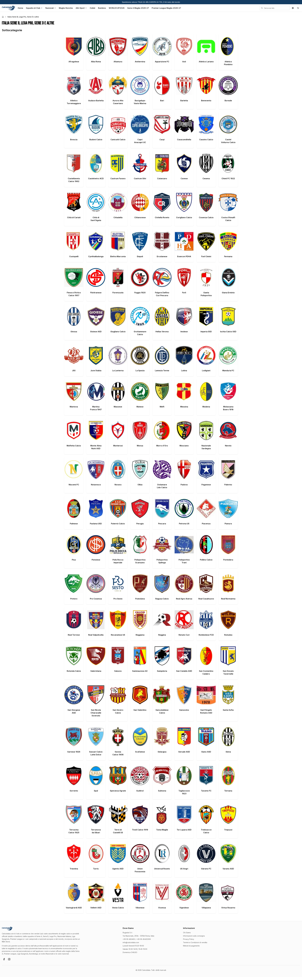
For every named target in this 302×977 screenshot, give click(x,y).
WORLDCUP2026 (116, 8)
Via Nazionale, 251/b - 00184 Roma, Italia (138, 936)
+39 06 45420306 (143, 939)
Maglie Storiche (66, 8)
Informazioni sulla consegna (194, 936)
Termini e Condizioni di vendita (195, 942)
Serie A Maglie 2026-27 (138, 8)
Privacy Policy (188, 939)
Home (20, 8)
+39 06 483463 (129, 939)
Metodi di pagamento (191, 946)
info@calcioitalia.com (131, 942)
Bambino (102, 8)
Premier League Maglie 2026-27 (166, 8)
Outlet (92, 8)
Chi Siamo (187, 933)
